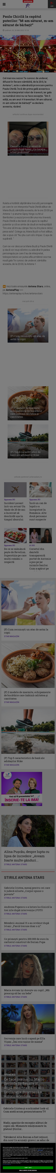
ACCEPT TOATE (28, 1167)
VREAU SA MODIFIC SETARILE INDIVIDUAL (28, 1170)
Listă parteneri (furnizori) (7, 1164)
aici (40, 1153)
